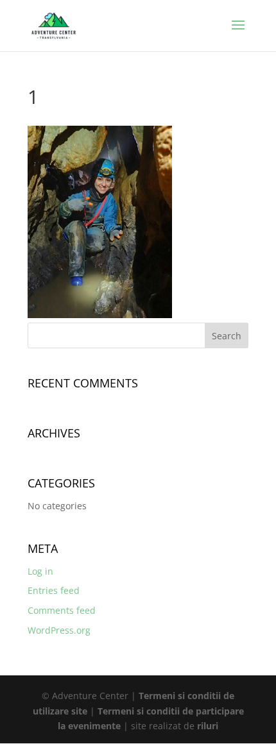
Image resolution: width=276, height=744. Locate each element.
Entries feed (54, 590)
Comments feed (62, 610)
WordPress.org (59, 630)
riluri (207, 726)
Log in (40, 571)
